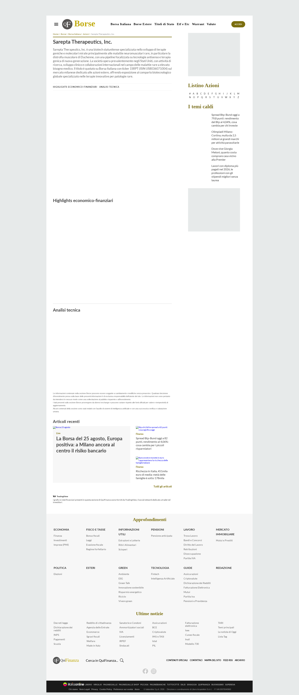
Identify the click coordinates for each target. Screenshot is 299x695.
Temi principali (226, 627)
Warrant (198, 24)
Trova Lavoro (191, 535)
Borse (84, 23)
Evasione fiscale (94, 544)
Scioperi (123, 549)
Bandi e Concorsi (193, 540)
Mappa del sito (213, 660)
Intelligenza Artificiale (163, 578)
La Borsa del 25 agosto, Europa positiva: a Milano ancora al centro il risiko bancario (89, 444)
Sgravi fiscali (93, 636)
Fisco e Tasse (95, 529)
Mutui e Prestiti (224, 540)
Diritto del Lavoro (193, 544)
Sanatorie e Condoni (130, 622)
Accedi (238, 24)
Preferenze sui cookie (123, 689)
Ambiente (124, 573)
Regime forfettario (96, 549)
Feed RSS (228, 660)
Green (123, 568)
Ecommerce (93, 631)
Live (58, 433)
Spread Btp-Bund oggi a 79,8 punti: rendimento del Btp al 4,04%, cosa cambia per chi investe (225, 120)
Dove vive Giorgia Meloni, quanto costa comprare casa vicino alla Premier (224, 154)
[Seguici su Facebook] (145, 671)
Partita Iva (189, 596)
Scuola (57, 643)
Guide (188, 568)
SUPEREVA (230, 685)
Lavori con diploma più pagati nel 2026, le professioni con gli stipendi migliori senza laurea (224, 173)
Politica (60, 568)
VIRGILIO (97, 685)
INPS (56, 634)
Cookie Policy (105, 689)
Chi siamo (73, 689)
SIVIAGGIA (192, 685)
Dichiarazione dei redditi (63, 629)
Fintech (155, 573)
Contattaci (196, 660)
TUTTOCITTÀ (173, 685)
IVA (121, 631)
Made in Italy (93, 645)
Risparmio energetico (130, 592)
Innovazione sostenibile (131, 587)
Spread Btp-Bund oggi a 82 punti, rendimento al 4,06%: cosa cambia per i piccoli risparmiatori (152, 443)
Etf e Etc (183, 24)
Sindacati (124, 645)
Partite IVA (190, 558)
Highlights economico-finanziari (75, 87)
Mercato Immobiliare (225, 532)
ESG (121, 578)
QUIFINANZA (204, 685)
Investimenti (60, 540)
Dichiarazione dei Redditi (197, 583)
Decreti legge (61, 622)
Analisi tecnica (109, 87)
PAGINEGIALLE (110, 685)
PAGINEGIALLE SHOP (129, 685)
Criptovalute (190, 578)
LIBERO (88, 685)
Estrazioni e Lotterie (129, 540)
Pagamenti (59, 639)
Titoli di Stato (164, 24)
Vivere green (125, 601)
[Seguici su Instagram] (153, 671)
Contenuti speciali (177, 660)
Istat (154, 641)
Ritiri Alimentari (127, 544)
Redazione (224, 568)
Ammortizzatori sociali (131, 627)
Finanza (139, 434)
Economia (61, 529)
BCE (154, 627)
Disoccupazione (192, 553)
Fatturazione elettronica (192, 624)
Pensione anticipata (161, 535)
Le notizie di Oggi (227, 631)
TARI (220, 622)
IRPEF (122, 641)
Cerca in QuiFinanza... (102, 660)
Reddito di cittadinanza (99, 622)
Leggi (89, 540)
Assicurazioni (191, 573)
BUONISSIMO (217, 685)
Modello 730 (192, 643)
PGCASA (144, 685)
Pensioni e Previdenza (195, 601)
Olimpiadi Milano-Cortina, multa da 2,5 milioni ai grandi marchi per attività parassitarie (225, 137)
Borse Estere (143, 24)
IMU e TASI (158, 636)
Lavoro (189, 529)
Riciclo (122, 596)
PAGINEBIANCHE (158, 685)
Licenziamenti (126, 636)
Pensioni (157, 529)
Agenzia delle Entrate (98, 627)
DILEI (183, 685)
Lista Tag (222, 636)
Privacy (94, 689)
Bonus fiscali (93, 535)
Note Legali (84, 689)
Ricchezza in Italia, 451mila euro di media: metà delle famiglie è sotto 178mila (151, 474)
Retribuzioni (190, 549)
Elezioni (58, 573)
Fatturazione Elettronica (197, 587)
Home (55, 34)
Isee (187, 630)
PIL (154, 645)
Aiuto (137, 689)
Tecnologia (160, 568)
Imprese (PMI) (61, 544)
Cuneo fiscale (192, 634)
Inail (187, 639)
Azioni (86, 34)
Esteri (90, 568)
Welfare (91, 641)
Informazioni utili (129, 532)
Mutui (187, 592)
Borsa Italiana (121, 24)
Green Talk (124, 583)
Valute (211, 24)
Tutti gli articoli (162, 486)
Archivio (240, 660)
